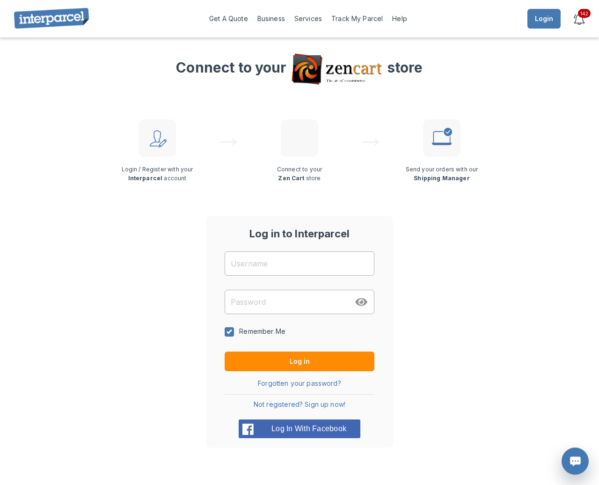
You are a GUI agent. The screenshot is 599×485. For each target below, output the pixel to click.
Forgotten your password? (299, 383)
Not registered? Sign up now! (299, 404)
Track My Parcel (357, 18)
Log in (300, 361)
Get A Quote (228, 18)
